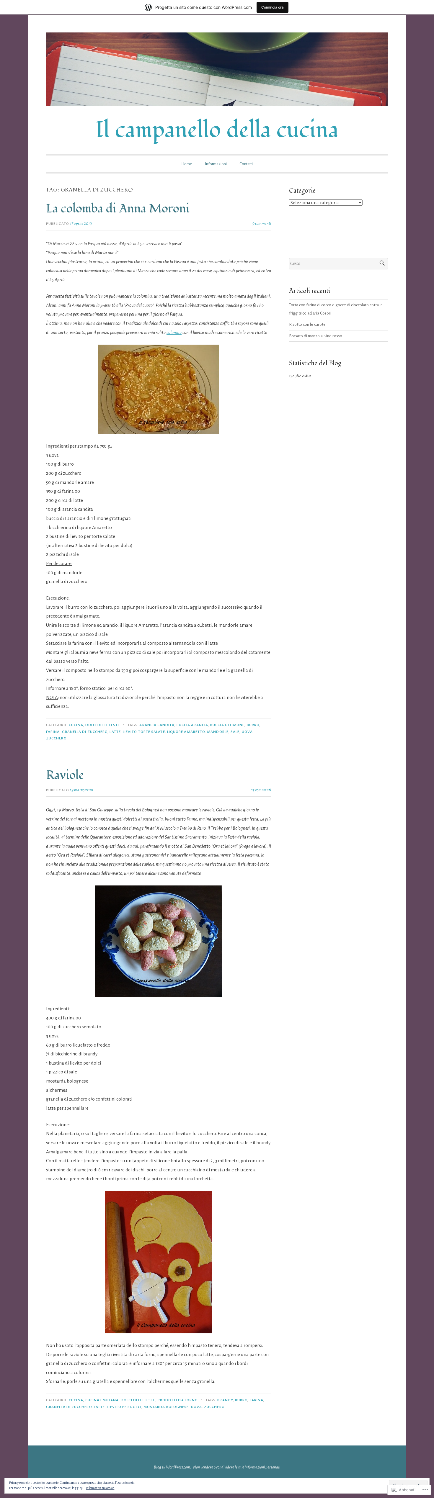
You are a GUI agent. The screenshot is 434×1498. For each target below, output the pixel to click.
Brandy (225, 1400)
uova (247, 732)
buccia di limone (227, 725)
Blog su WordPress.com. (172, 1467)
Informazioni (216, 164)
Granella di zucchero (85, 732)
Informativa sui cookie (100, 1488)
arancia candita (156, 725)
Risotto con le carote (307, 324)
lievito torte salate (144, 732)
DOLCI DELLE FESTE (102, 725)
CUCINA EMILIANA (102, 1400)
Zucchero (56, 738)
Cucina (76, 725)
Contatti (246, 164)
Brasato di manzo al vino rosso (315, 336)
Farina (53, 732)
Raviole (65, 775)
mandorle (218, 732)
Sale (235, 732)
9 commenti (261, 223)
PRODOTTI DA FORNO (178, 1400)
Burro (253, 725)
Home (186, 164)
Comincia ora (272, 7)
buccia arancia (192, 725)
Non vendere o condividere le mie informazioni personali (236, 1467)
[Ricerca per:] (338, 263)
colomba (174, 332)
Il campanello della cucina (217, 130)
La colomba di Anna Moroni (118, 209)
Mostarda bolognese (166, 1407)
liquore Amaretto (186, 732)
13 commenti (261, 790)
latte (115, 732)
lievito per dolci (124, 1407)
